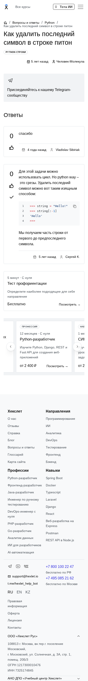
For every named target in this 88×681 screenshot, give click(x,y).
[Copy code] (75, 206)
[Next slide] (77, 346)
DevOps (51, 440)
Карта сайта (16, 462)
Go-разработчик (19, 531)
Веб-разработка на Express (60, 523)
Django (51, 506)
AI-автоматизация (21, 552)
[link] (44, 87)
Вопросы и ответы (25, 22)
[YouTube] (18, 567)
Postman (52, 533)
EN (19, 592)
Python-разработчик (22, 478)
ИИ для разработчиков (24, 545)
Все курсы (22, 7)
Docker (51, 485)
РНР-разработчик (20, 523)
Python (50, 22)
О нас (12, 418)
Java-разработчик (21, 492)
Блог (11, 440)
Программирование (60, 418)
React (50, 513)
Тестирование (56, 447)
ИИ (48, 426)
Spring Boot (54, 478)
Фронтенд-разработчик (25, 485)
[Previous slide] (10, 346)
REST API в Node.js (60, 540)
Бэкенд (51, 462)
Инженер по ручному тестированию (23, 502)
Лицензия (15, 620)
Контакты (14, 627)
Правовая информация (17, 603)
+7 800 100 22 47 (60, 567)
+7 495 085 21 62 (60, 578)
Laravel (51, 499)
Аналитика (53, 433)
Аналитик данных (20, 538)
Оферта (14, 613)
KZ (27, 592)
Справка (14, 433)
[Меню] (80, 7)
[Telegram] (10, 567)
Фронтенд (53, 454)
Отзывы (13, 426)
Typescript (53, 492)
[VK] (26, 567)
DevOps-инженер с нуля (22, 514)
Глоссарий (15, 454)
